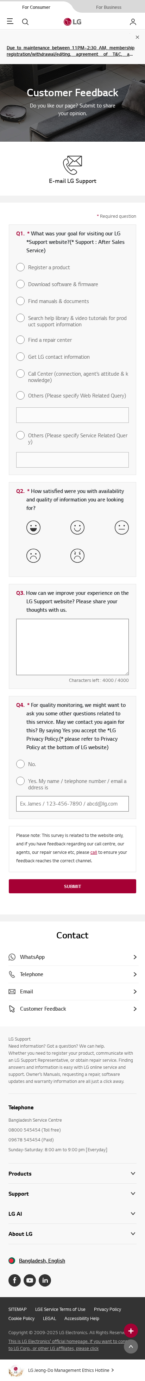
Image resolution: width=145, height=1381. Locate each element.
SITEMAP (17, 1309)
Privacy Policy (107, 1309)
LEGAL (49, 1318)
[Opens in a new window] (14, 1280)
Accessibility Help (81, 1318)
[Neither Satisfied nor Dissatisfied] (122, 527)
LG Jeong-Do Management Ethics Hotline (68, 1370)
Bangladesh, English (42, 1260)
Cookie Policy (21, 1318)
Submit (72, 886)
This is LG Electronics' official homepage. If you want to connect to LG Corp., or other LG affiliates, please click (71, 1344)
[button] (72, 1194)
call (93, 852)
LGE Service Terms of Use (60, 1309)
